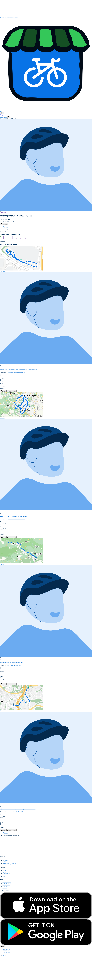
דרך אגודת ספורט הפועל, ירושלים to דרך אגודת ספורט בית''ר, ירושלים (18, 369)
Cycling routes (6, 872)
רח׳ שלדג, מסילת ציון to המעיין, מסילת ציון (11, 662)
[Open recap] (3, 212)
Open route (4, 391)
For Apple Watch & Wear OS (9, 863)
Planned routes (7, 238)
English (3, 946)
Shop (4, 876)
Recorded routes (20, 238)
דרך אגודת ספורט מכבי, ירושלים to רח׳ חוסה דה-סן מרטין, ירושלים (17, 809)
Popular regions (6, 873)
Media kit (5, 888)
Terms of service (6, 949)
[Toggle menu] (9, 117)
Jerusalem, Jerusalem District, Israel (16, 372)
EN (2, 113)
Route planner (7, 17)
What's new (5, 875)
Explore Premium (7, 882)
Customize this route (12, 391)
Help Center (5, 886)
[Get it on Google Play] (46, 932)
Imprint (4, 955)
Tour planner (5, 860)
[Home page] (46, 8)
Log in (3, 115)
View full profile (5, 224)
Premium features (15, 17)
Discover (2, 17)
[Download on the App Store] (46, 905)
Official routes (6, 870)
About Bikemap (6, 885)
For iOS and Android (7, 861)
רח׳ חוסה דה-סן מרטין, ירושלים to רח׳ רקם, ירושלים (14, 516)
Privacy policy (6, 950)
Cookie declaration (7, 953)
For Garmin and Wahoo (8, 864)
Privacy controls (6, 952)
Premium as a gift (7, 883)
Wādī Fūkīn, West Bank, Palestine (15, 665)
